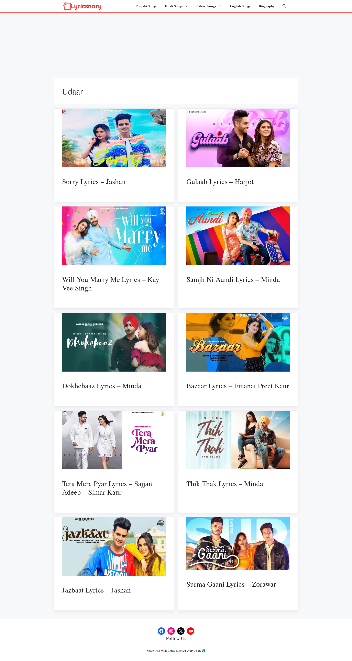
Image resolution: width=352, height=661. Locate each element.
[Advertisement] (176, 43)
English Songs (240, 6)
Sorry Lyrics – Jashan (94, 181)
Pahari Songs (206, 6)
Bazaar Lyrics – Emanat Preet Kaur (237, 385)
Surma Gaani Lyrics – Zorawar (231, 584)
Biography (266, 6)
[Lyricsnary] (82, 6)
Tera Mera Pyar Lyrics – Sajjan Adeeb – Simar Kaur (107, 488)
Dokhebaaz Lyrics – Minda (101, 385)
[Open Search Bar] (284, 6)
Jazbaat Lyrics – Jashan (96, 590)
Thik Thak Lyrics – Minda (224, 483)
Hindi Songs (174, 6)
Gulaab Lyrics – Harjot (220, 181)
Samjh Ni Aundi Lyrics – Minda (233, 279)
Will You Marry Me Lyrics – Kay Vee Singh (110, 283)
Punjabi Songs (146, 6)
